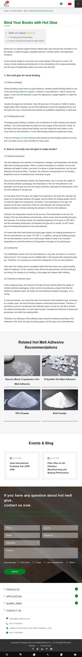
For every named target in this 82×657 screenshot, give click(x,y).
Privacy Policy (45, 646)
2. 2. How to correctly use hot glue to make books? (25, 41)
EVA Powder (60, 413)
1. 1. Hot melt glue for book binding (19, 37)
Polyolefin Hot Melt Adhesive (60, 379)
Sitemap (32, 646)
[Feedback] (61, 654)
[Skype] (7, 654)
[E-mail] (75, 654)
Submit (14, 571)
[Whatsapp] (34, 654)
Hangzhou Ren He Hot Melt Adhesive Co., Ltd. (37, 643)
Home (6, 11)
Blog (25, 11)
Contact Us (13, 610)
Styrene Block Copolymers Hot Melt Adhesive (22, 381)
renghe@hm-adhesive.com (19, 619)
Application (14, 596)
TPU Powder (22, 413)
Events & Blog (16, 11)
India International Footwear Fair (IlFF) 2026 (20, 466)
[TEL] (48, 654)
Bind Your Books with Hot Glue (41, 11)
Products (12, 589)
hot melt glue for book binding (21, 138)
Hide (30, 33)
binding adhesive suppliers (24, 92)
